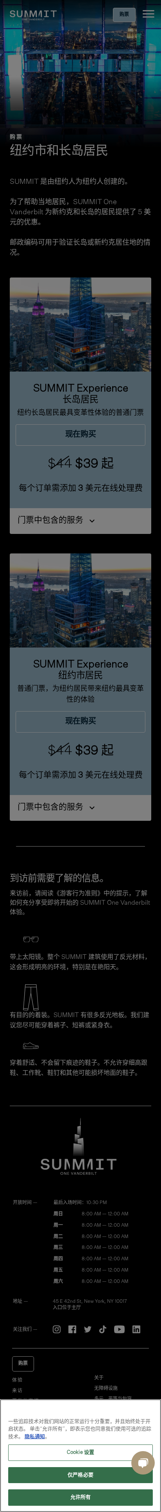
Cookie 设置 (80, 1452)
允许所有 (80, 1497)
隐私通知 (35, 1436)
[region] (80, 1455)
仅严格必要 (80, 1475)
